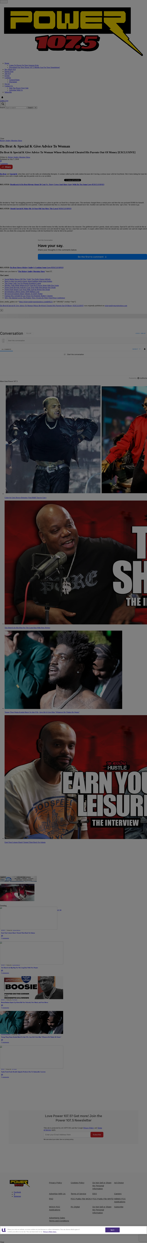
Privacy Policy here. (50, 1232)
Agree (112, 1230)
